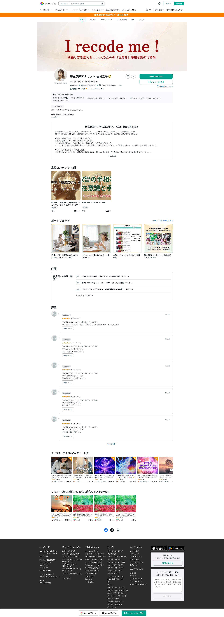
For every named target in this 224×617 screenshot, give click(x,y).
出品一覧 (92, 19)
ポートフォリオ (106, 19)
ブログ (141, 19)
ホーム (82, 19)
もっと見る (112, 156)
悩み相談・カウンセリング (70, 322)
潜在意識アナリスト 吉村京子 (89, 76)
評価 (133, 19)
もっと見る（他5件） (83, 295)
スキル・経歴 (122, 19)
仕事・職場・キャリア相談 (88, 322)
